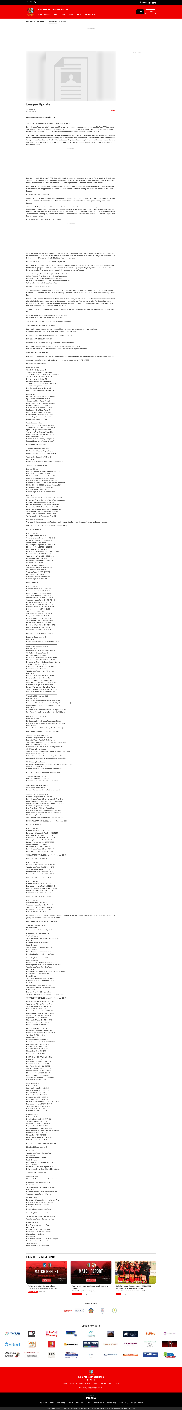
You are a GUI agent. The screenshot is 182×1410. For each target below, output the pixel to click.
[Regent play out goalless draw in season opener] (91, 1272)
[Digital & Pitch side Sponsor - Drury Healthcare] (150, 1344)
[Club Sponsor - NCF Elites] (130, 1334)
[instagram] (35, 2)
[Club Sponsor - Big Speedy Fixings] (31, 1334)
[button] (40, 14)
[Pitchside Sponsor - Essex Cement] (71, 1344)
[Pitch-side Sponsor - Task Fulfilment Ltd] (71, 1334)
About (52, 1403)
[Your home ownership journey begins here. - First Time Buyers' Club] (51, 1355)
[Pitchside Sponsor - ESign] (91, 1344)
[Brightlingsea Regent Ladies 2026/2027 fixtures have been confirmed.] (135, 1272)
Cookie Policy (123, 1403)
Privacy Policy (111, 1403)
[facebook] (27, 2)
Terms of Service (98, 1403)
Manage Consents (137, 1403)
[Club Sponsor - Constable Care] (169, 1334)
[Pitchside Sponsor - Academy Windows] (110, 1344)
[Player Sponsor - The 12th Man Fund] (169, 1344)
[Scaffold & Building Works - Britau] (71, 1355)
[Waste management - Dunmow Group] (130, 1355)
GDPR (88, 1403)
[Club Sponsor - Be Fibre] (150, 1334)
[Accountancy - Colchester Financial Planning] (91, 1355)
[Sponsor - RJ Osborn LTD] (31, 1355)
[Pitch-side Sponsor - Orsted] (12, 1344)
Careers (70, 1403)
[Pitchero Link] (152, 3)
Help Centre (43, 1403)
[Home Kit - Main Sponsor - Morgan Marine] (12, 1334)
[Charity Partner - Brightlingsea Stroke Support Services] (51, 1344)
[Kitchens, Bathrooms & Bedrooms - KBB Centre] (150, 1355)
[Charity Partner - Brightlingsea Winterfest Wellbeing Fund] (31, 1344)
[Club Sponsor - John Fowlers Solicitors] (130, 1344)
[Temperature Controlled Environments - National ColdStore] (110, 1355)
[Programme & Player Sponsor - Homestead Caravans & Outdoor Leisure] (169, 1355)
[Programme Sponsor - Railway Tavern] (110, 1334)
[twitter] (31, 2)
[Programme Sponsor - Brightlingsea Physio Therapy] (91, 1334)
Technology (79, 1403)
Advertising (61, 1403)
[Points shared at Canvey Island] (46, 1272)
